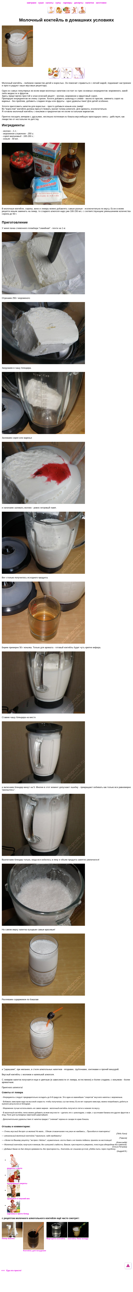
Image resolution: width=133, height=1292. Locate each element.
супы (58, 3)
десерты (78, 3)
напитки (89, 3)
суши (41, 3)
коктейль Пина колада (78, 1239)
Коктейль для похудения (34, 1251)
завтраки (31, 3)
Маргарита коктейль (55, 1239)
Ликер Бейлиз (8, 1238)
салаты (50, 3)
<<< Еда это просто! (11, 1270)
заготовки (101, 3)
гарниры (67, 3)
